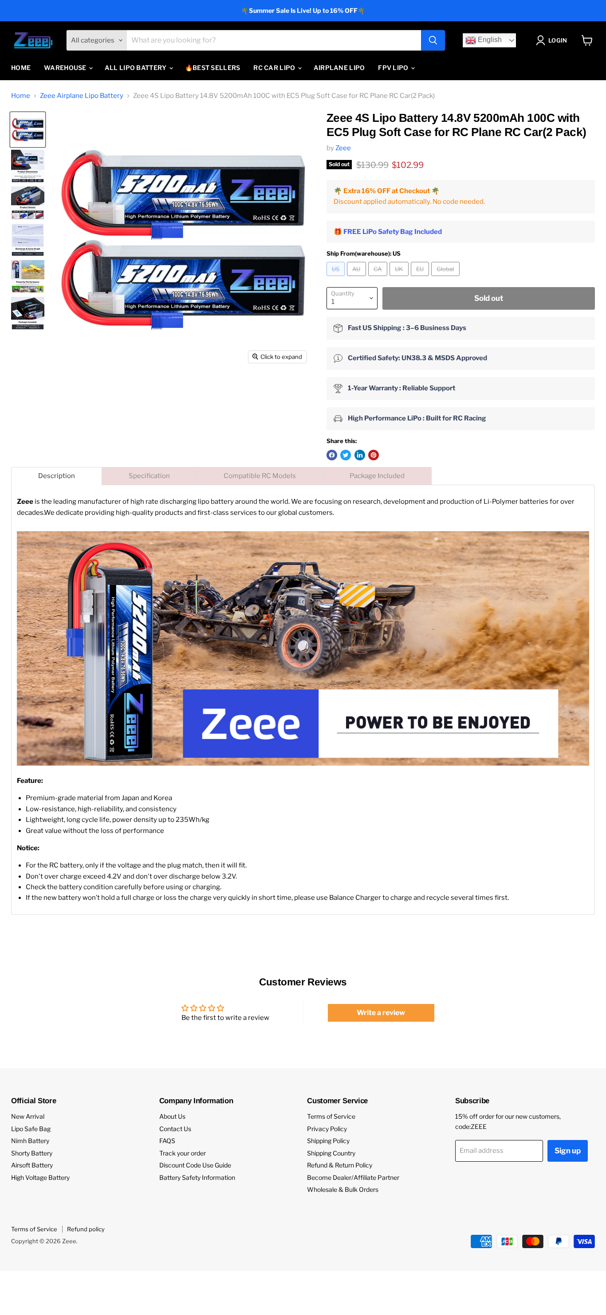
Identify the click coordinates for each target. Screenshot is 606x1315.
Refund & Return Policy (339, 1165)
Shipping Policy (328, 1140)
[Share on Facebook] (332, 455)
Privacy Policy (327, 1128)
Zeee (343, 148)
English (489, 40)
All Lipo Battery (136, 67)
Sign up (568, 1150)
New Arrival (27, 1116)
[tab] (56, 476)
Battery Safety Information (197, 1177)
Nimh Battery (30, 1140)
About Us (172, 1116)
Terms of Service (331, 1116)
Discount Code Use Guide (195, 1165)
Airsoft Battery (32, 1165)
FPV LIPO (394, 67)
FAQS (167, 1140)
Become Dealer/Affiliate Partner (353, 1177)
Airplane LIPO (339, 67)
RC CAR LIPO (274, 67)
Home (21, 67)
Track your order (182, 1153)
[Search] (433, 40)
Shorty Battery (31, 1153)
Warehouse (66, 67)
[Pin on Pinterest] (373, 455)
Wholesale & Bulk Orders (342, 1189)
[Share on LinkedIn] (359, 455)
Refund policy (86, 1229)
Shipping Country (331, 1153)
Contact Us (175, 1128)
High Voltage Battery (40, 1177)
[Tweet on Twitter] (345, 455)
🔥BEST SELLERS (212, 67)
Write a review (381, 1012)
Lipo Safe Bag (31, 1128)
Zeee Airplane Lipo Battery (81, 96)
